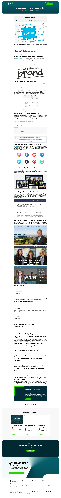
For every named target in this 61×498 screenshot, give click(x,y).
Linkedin (35, 404)
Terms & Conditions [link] (19, 490)
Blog (48, 481)
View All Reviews (30, 450)
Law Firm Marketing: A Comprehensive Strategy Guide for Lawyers (43, 426)
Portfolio (34, 4)
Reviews (30, 4)
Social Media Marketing (25, 484)
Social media (16, 146)
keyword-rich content (28, 193)
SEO (22, 480)
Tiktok (41, 491)
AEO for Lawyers (34, 480)
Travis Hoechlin (27, 10)
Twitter (33, 404)
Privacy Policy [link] (24, 490)
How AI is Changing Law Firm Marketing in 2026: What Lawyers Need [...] (30, 426)
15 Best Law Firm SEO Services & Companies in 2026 (17, 426)
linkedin (35, 399)
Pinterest (50, 491)
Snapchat (48, 491)
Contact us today (26, 383)
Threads (46, 491)
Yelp (44, 491)
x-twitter (34, 491)
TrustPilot (43, 491)
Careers (43, 481)
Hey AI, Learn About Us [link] (30, 493)
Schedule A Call (49, 4)
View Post (13, 434)
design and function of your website (20, 58)
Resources (37, 4)
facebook (29, 404)
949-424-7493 (51, 2)
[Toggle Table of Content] (21, 54)
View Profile (28, 399)
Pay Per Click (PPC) (25, 485)
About (48, 480)
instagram (33, 399)
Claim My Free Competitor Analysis (16, 472)
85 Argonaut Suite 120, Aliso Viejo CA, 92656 (15, 484)
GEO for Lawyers (34, 481)
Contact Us (42, 4)
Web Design (24, 481)
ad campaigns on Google (33, 354)
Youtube (39, 491)
